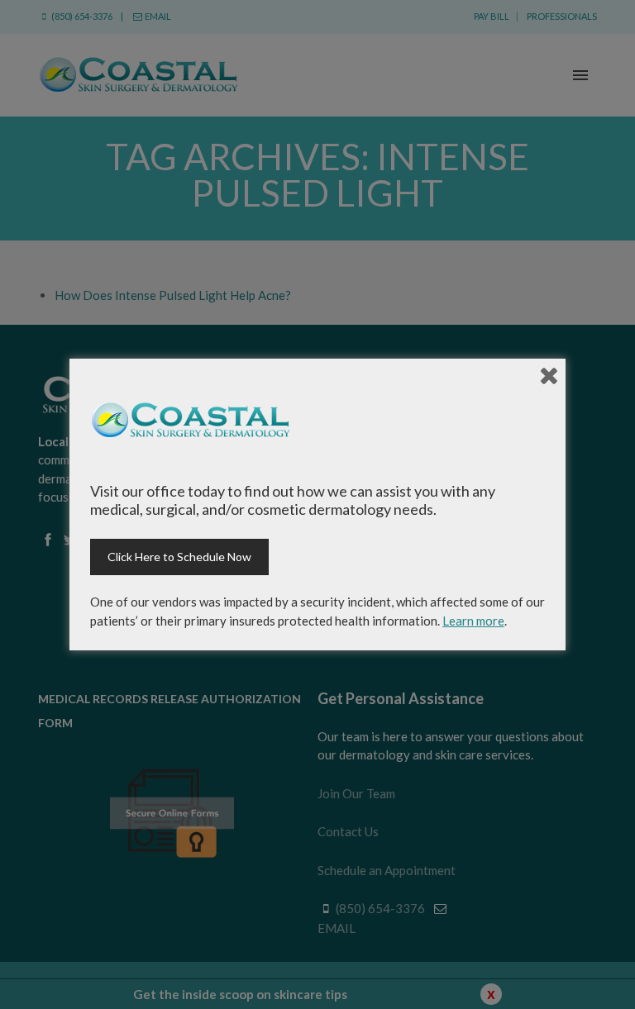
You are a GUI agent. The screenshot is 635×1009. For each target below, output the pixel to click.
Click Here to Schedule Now (179, 557)
